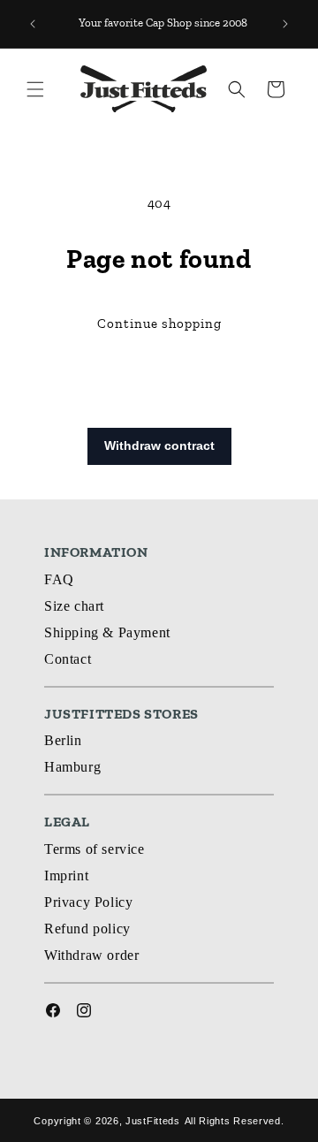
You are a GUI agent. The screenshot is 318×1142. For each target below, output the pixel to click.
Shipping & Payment (107, 632)
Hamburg (72, 766)
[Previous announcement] (32, 23)
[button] (35, 89)
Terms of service (94, 848)
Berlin (63, 740)
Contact (67, 658)
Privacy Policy (88, 902)
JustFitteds (152, 1120)
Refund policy (87, 928)
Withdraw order (91, 955)
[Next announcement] (285, 23)
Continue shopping (159, 323)
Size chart (74, 605)
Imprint (66, 875)
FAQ (59, 579)
